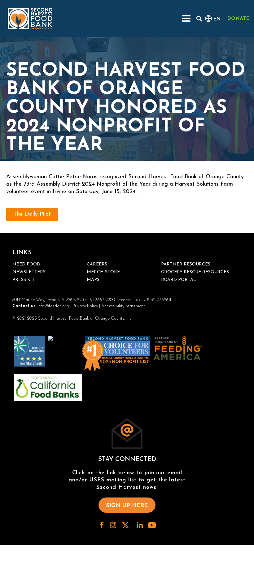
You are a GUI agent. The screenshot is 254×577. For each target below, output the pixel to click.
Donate (238, 18)
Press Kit (23, 280)
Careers (97, 264)
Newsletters (29, 272)
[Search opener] (199, 18)
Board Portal (178, 280)
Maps (93, 280)
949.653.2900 (102, 300)
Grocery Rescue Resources (195, 272)
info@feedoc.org (53, 306)
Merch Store (103, 272)
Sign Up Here (127, 506)
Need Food (26, 264)
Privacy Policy (85, 306)
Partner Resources (185, 264)
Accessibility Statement (123, 306)
